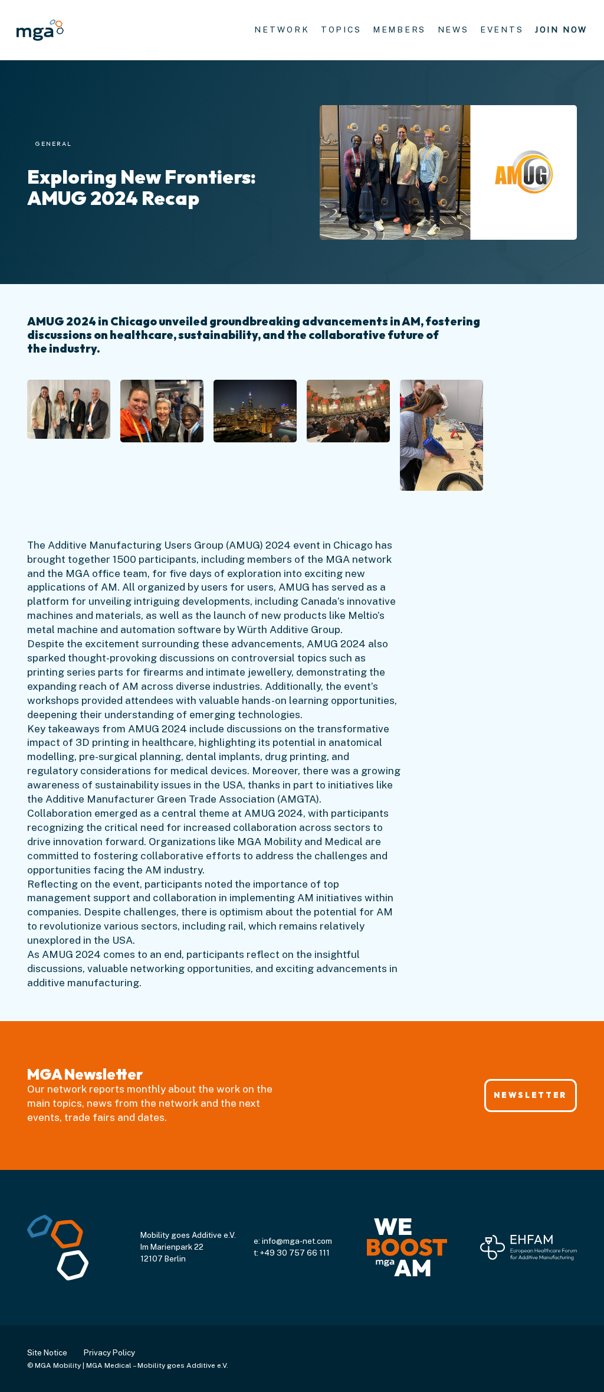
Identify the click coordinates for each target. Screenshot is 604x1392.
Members (399, 29)
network (281, 29)
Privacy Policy (109, 1352)
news (453, 29)
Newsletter (530, 1095)
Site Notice (47, 1352)
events (502, 29)
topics (341, 29)
